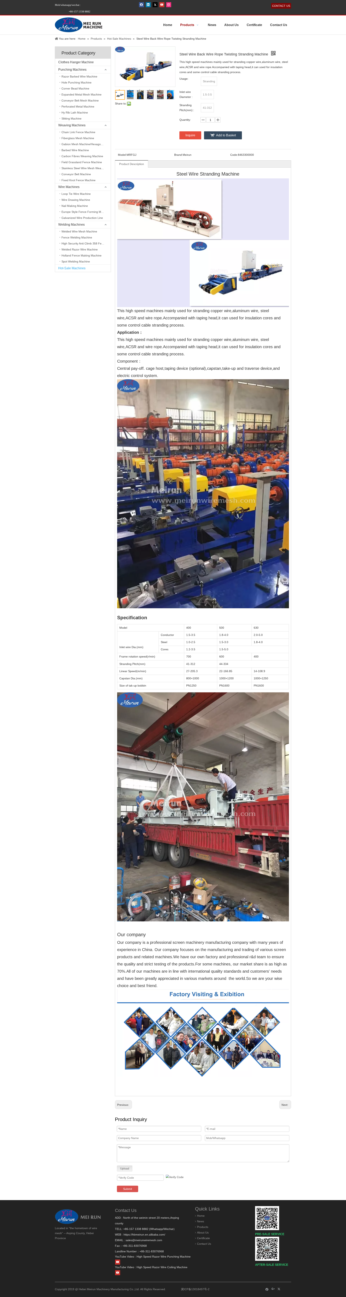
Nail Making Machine (74, 205)
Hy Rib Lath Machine (74, 112)
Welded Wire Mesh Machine (79, 231)
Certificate (203, 1238)
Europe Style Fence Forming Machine (85, 211)
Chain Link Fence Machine (78, 132)
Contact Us (204, 1243)
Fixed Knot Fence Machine (78, 180)
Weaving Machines (71, 125)
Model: (122, 154)
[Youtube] (161, 4)
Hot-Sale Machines (71, 268)
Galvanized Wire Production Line (82, 217)
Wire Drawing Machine (75, 199)
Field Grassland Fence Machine (81, 162)
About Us (203, 1232)
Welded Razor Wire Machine (79, 249)
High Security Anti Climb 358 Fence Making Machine (86, 243)
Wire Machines (68, 187)
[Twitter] (155, 4)
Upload (124, 1168)
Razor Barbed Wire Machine (79, 76)
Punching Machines (72, 69)
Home (201, 1215)
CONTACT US (281, 5)
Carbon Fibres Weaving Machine (82, 156)
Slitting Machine (71, 118)
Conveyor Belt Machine (76, 174)
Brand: (178, 154)
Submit (127, 1188)
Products (202, 1227)
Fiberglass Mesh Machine (77, 138)
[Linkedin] (148, 4)
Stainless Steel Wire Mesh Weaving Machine (86, 168)
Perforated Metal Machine (77, 106)
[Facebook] (141, 4)
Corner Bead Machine (75, 88)
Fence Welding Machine (76, 237)
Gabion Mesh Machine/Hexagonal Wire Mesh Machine (86, 144)
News (200, 1221)
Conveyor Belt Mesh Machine (80, 100)
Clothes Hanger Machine (76, 62)
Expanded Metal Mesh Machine (81, 94)
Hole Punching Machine (76, 82)
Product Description (131, 164)
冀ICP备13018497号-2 (194, 1289)
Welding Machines (71, 224)
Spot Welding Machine (75, 261)
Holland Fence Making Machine (81, 255)
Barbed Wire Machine (75, 150)
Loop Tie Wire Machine (76, 193)
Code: (234, 154)
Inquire (190, 135)
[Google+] (273, 1289)
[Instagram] (168, 4)
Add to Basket (226, 135)
